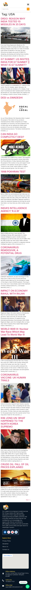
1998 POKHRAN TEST (13, 171)
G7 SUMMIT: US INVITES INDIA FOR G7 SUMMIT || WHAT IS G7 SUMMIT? (15, 62)
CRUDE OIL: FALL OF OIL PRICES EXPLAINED (15, 466)
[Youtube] (12, 532)
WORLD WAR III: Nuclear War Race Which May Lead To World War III (14, 331)
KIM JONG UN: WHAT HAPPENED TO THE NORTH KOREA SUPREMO (13, 422)
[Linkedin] (16, 532)
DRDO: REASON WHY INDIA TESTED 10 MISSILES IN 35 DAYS (13, 21)
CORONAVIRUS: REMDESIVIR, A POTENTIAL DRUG (11, 250)
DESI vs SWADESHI (12, 97)
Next (28, 500)
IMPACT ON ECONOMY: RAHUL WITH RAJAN (14, 292)
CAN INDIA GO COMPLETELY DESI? (12, 135)
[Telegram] (5, 532)
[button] (28, 4)
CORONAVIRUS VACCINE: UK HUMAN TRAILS (13, 377)
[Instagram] (8, 532)
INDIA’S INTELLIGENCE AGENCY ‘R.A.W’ (14, 209)
